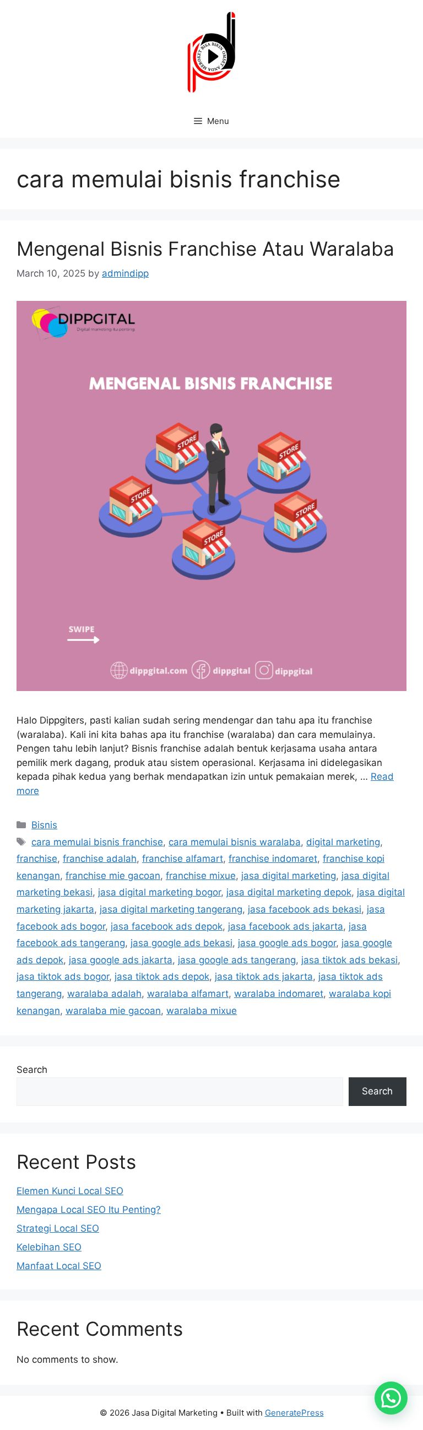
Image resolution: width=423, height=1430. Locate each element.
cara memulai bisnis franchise (97, 842)
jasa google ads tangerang (237, 959)
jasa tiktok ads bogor (63, 976)
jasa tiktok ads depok (162, 976)
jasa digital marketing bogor (159, 892)
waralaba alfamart (188, 993)
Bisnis (44, 824)
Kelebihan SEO (49, 1247)
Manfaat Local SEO (59, 1265)
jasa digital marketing (288, 875)
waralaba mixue (201, 1010)
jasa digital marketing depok (288, 892)
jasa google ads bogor (287, 942)
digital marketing (343, 842)
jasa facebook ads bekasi (304, 909)
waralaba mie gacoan (113, 1010)
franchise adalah (100, 858)
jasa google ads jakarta (120, 959)
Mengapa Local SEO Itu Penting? (89, 1209)
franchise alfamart (182, 858)
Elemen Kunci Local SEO (70, 1190)
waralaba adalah (104, 993)
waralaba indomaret (278, 993)
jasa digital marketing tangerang (171, 909)
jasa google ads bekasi (181, 942)
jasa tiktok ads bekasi (349, 959)
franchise (37, 858)
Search (32, 1069)
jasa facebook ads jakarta (285, 926)
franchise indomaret (273, 858)
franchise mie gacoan (113, 875)
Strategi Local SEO (58, 1228)
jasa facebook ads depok (167, 926)
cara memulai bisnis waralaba (235, 842)
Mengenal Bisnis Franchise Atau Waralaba (205, 248)
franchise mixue (201, 875)
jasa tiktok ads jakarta (264, 976)
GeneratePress (294, 1412)
